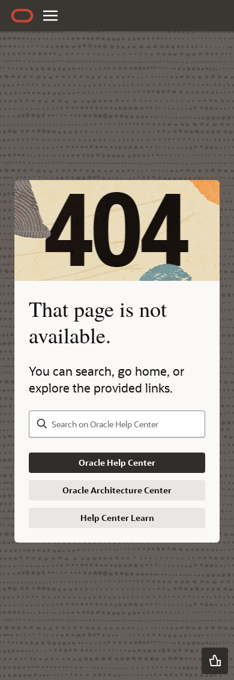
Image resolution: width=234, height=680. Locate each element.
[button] (215, 661)
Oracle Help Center (117, 462)
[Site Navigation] (50, 15)
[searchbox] (117, 424)
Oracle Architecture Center (117, 490)
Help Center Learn (117, 518)
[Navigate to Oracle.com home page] (22, 15)
